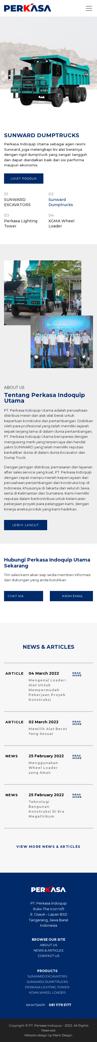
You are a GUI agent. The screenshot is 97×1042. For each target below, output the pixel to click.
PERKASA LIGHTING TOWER (47, 987)
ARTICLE (14, 673)
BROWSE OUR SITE (48, 939)
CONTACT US (48, 955)
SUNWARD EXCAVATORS (47, 976)
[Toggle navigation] (89, 8)
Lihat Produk (24, 178)
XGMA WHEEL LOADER (47, 992)
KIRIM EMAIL (72, 596)
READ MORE (77, 674)
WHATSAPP (48, 1005)
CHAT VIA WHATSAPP (17, 597)
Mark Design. (63, 1035)
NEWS (11, 756)
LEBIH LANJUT (25, 525)
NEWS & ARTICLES (48, 950)
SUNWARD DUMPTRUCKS (47, 981)
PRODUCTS (47, 971)
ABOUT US (48, 945)
